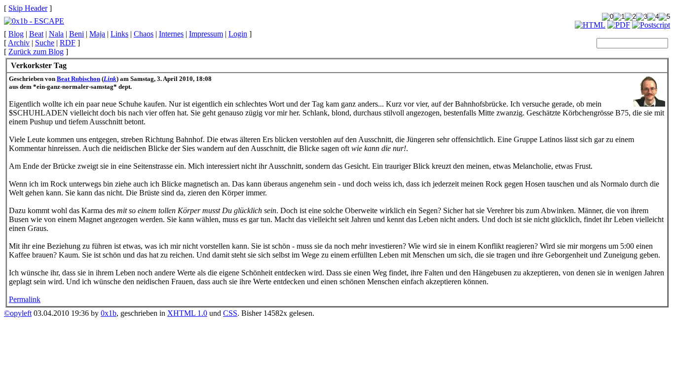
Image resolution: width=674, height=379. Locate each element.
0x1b (108, 313)
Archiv (19, 42)
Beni (76, 34)
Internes (171, 34)
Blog (16, 34)
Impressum (206, 34)
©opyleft (18, 313)
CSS (230, 313)
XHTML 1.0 (187, 313)
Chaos (143, 34)
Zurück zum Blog (36, 51)
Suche (44, 42)
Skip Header (27, 8)
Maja (97, 34)
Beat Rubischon (78, 78)
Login (237, 34)
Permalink (24, 299)
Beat (36, 34)
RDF (67, 42)
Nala (56, 34)
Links (119, 34)
